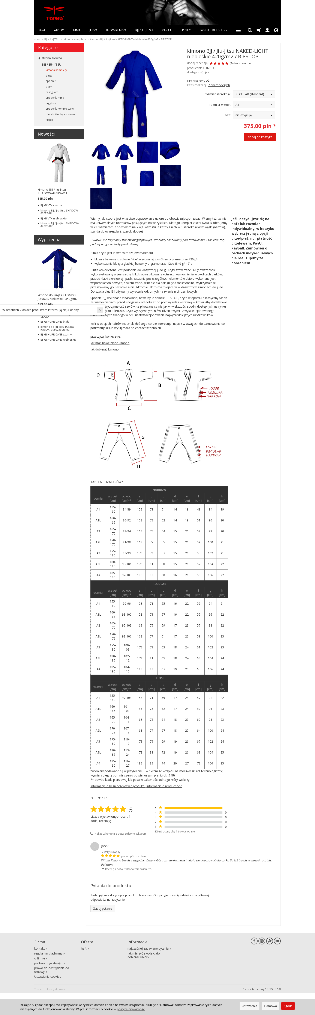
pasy (49, 86)
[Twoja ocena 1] (211, 64)
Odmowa (270, 1006)
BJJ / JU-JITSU (144, 30)
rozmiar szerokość (218, 94)
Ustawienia (249, 1006)
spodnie (51, 81)
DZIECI (187, 30)
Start (42, 30)
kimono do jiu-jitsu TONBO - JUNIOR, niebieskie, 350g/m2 (58, 297)
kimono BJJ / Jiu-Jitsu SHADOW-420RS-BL (59, 211)
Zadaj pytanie (102, 908)
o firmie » (40, 958)
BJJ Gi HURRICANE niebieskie (58, 339)
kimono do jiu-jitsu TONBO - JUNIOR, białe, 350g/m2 (58, 328)
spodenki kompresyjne (60, 108)
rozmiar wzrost (220, 105)
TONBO (208, 68)
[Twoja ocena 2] (215, 64)
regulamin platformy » (49, 953)
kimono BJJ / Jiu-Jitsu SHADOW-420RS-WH (52, 191)
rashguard (52, 92)
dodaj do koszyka (260, 137)
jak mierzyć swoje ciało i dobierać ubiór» (144, 955)
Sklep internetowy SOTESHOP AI (262, 989)
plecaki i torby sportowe (60, 114)
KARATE (167, 30)
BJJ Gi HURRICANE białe (54, 321)
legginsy (51, 103)
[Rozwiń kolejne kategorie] (238, 30)
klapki (49, 120)
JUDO (93, 30)
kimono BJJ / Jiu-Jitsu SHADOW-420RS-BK (59, 224)
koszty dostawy (56, 989)
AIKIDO (59, 30)
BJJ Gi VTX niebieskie (53, 218)
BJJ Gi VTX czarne (51, 205)
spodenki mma (55, 98)
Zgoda (288, 1006)
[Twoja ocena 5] (227, 64)
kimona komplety (56, 70)
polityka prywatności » (49, 963)
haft (228, 115)
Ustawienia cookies (47, 976)
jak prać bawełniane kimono (109, 343)
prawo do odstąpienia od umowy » (51, 970)
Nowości (46, 134)
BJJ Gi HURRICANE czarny (56, 334)
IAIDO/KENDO (116, 30)
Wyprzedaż (49, 239)
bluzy (49, 75)
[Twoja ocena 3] (219, 64)
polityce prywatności (131, 1009)
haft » (85, 948)
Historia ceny (196, 81)
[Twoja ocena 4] (223, 64)
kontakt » (40, 948)
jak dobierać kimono (104, 349)
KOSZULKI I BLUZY (213, 30)
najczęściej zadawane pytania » (149, 948)
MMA (77, 30)
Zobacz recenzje (241, 63)
